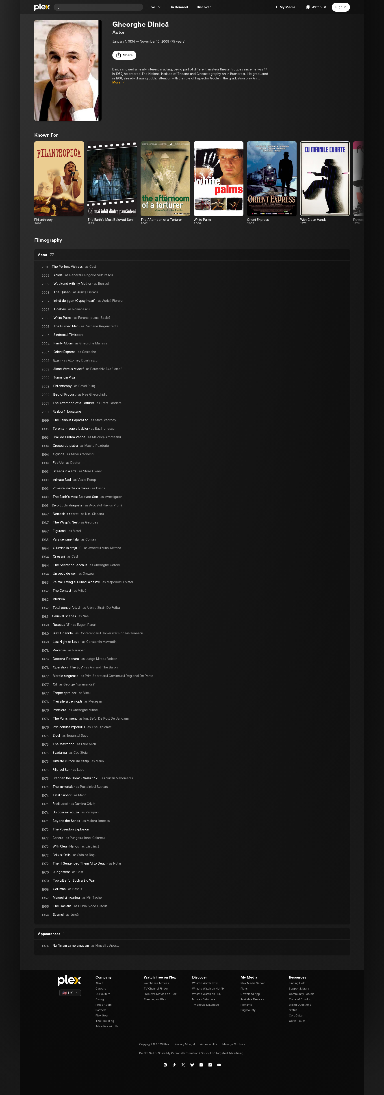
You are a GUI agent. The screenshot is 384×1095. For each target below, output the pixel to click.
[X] (183, 1064)
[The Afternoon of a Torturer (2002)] (165, 183)
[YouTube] (219, 1064)
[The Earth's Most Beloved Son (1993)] (112, 183)
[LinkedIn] (210, 1064)
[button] (124, 55)
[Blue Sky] (192, 1064)
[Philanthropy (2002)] (59, 183)
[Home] (42, 7)
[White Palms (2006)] (218, 183)
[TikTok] (174, 1064)
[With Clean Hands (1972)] (325, 183)
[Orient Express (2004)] (272, 183)
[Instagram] (165, 1064)
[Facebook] (201, 1064)
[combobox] (101, 7)
